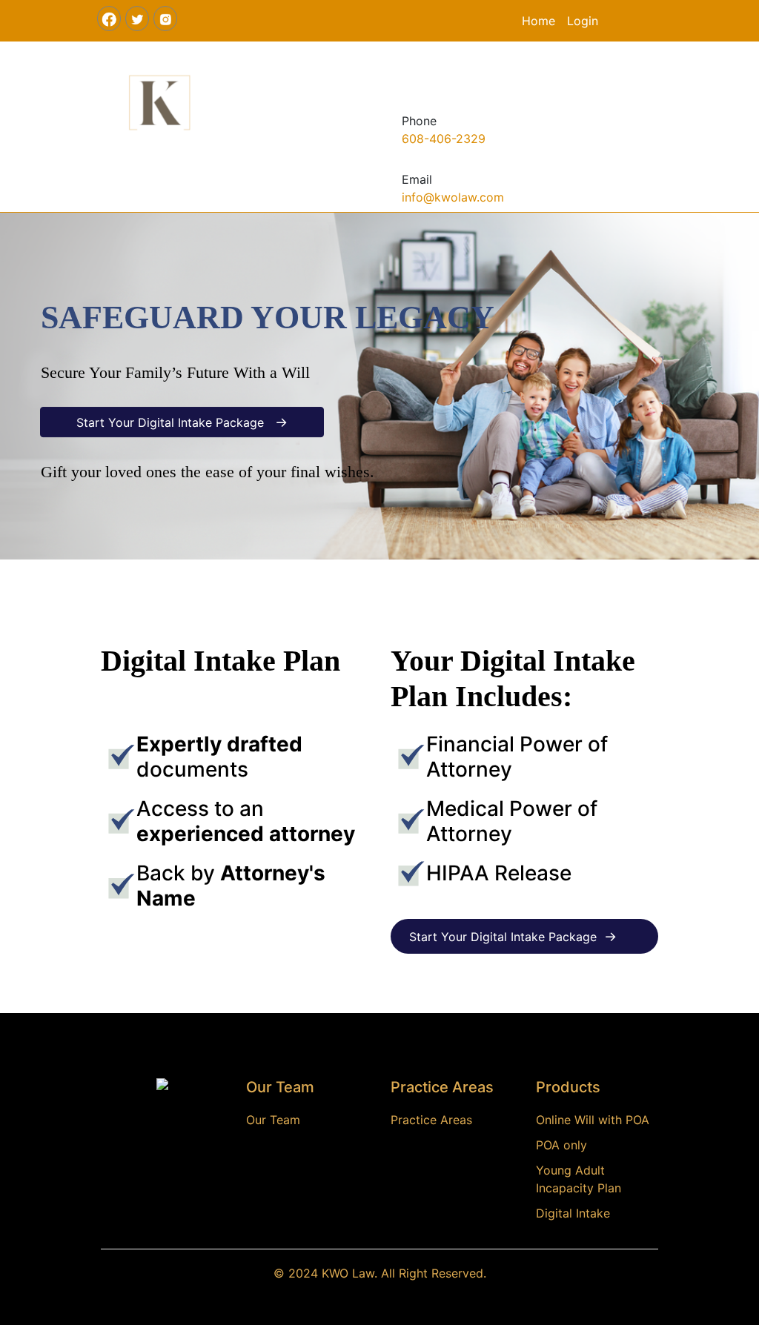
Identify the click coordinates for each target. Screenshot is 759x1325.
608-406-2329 (443, 138)
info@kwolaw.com (453, 197)
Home (538, 20)
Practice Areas (431, 1119)
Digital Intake (573, 1213)
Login (582, 20)
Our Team (273, 1119)
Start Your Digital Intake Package (182, 422)
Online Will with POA (592, 1119)
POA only (561, 1145)
